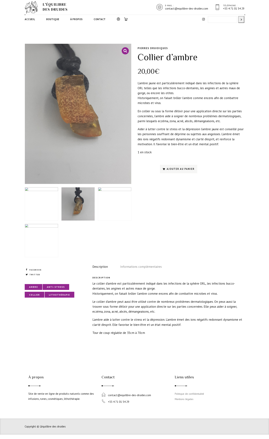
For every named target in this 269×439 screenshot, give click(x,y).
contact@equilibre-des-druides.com (129, 395)
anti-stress (56, 287)
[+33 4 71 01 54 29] (103, 401)
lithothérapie (59, 294)
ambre (33, 287)
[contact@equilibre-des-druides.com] (103, 395)
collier (34, 294)
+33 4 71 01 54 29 (118, 401)
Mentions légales (184, 399)
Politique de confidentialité (189, 393)
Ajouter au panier (181, 169)
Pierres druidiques (153, 48)
